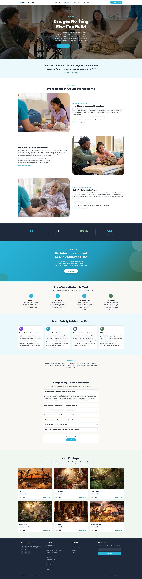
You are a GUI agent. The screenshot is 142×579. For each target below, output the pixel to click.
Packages (57, 2)
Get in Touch (71, 440)
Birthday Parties (50, 547)
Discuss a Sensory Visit (78, 122)
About (80, 2)
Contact (86, 2)
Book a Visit (71, 271)
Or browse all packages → (79, 45)
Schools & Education (51, 552)
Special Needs (49, 566)
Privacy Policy (118, 575)
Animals (74, 2)
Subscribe (109, 553)
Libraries (48, 555)
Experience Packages (51, 545)
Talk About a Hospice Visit (79, 208)
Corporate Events (50, 559)
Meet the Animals (76, 547)
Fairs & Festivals (50, 562)
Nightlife (48, 557)
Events (66, 2)
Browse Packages (116, 2)
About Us (74, 545)
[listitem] (22, 552)
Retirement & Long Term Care (53, 550)
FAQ (73, 552)
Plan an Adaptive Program (25, 165)
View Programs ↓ (63, 46)
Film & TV (48, 564)
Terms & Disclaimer (110, 575)
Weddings (48, 569)
